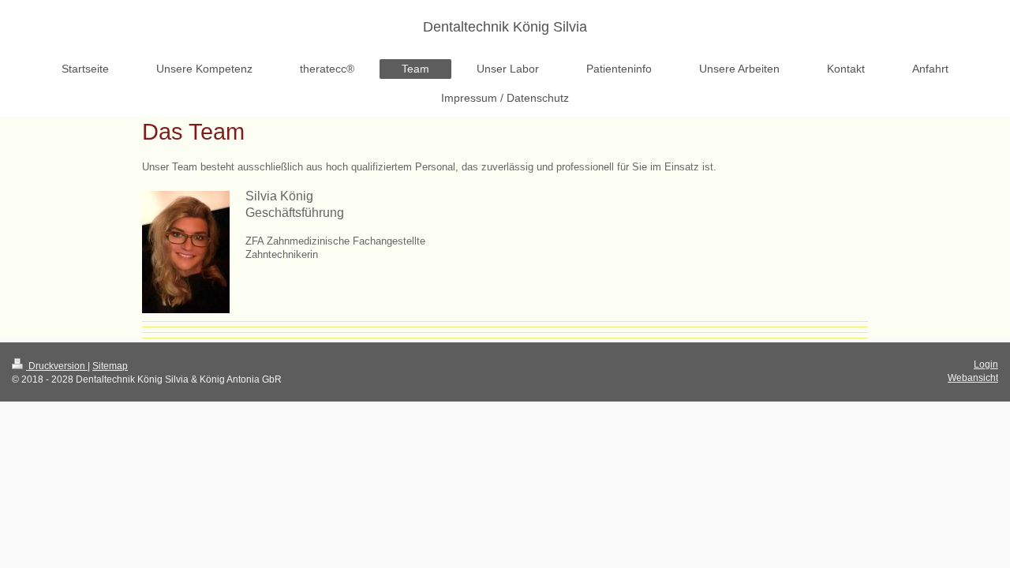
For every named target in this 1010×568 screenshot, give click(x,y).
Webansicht (973, 377)
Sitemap (110, 366)
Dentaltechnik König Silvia (505, 27)
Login (986, 364)
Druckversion (57, 366)
